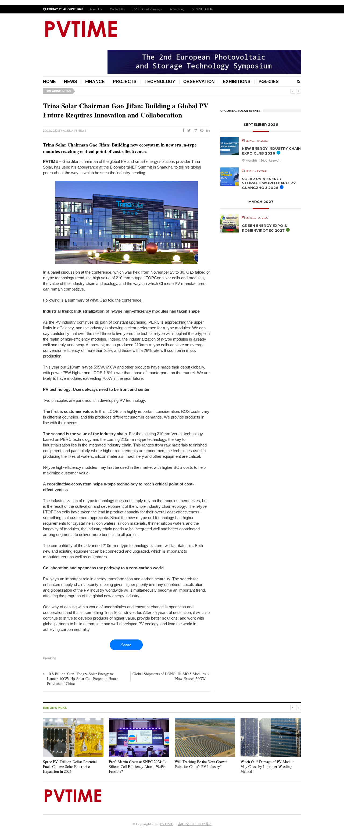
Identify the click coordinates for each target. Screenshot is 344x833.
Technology (160, 81)
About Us (96, 9)
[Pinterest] (200, 131)
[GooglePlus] (194, 131)
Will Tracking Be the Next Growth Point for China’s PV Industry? (201, 764)
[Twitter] (188, 131)
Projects (125, 81)
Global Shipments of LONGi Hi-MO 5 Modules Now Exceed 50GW (169, 676)
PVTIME (166, 823)
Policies (269, 81)
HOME (49, 81)
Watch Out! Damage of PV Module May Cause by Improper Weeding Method (267, 766)
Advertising (177, 9)
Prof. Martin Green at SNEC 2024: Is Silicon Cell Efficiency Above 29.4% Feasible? (137, 766)
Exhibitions (236, 81)
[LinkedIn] (207, 131)
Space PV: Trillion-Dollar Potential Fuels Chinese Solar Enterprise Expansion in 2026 (70, 766)
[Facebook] (182, 131)
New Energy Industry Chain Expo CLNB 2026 (271, 150)
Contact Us (117, 9)
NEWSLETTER (202, 9)
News (70, 81)
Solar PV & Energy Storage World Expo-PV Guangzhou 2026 (269, 183)
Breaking (49, 658)
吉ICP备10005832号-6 (195, 823)
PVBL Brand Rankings (147, 9)
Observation (199, 81)
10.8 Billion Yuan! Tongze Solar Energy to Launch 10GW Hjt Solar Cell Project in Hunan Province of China (83, 678)
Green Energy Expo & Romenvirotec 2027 (264, 228)
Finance (95, 81)
